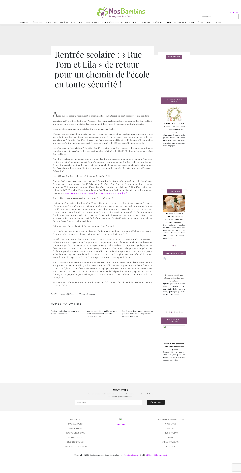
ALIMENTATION (75, 437)
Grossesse (23, 22)
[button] (173, 246)
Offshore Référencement (156, 455)
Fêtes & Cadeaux (204, 22)
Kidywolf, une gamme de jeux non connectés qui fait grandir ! (174, 346)
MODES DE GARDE (75, 442)
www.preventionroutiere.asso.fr (80, 193)
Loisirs (168, 22)
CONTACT (170, 446)
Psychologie (51, 22)
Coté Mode (157, 22)
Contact (218, 22)
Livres (191, 22)
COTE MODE (170, 424)
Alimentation (77, 22)
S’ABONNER (156, 402)
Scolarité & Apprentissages (137, 22)
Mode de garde (92, 22)
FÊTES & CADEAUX (170, 442)
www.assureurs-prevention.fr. (113, 193)
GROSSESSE (75, 419)
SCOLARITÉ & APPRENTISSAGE (170, 419)
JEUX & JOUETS (171, 433)
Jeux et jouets (180, 22)
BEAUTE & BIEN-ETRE (75, 433)
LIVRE (170, 437)
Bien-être (63, 22)
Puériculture (37, 22)
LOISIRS (170, 428)
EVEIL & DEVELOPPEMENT (75, 446)
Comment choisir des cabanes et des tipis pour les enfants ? (174, 278)
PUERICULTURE (75, 424)
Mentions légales (131, 455)
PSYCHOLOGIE (75, 428)
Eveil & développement (112, 22)
